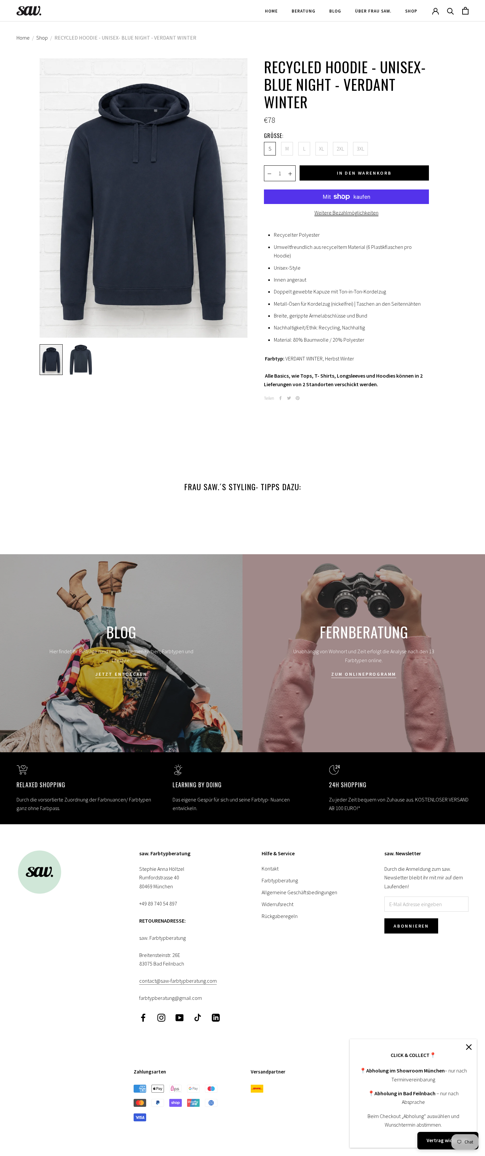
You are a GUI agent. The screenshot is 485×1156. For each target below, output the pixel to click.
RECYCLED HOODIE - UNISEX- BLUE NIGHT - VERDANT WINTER (125, 37)
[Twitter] (289, 398)
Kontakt (270, 868)
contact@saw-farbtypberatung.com (178, 980)
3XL (360, 148)
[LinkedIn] (216, 1017)
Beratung (303, 11)
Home (271, 11)
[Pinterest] (298, 398)
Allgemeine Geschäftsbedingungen (299, 892)
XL (321, 148)
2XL (340, 148)
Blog (335, 11)
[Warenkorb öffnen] (465, 11)
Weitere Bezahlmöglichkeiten (346, 212)
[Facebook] (280, 398)
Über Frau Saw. (373, 11)
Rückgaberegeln (280, 916)
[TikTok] (198, 1017)
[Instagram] (161, 1017)
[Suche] (450, 10)
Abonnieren (411, 926)
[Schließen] (469, 1047)
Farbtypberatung (280, 880)
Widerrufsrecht (277, 904)
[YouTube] (179, 1017)
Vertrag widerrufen (448, 1140)
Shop (411, 11)
